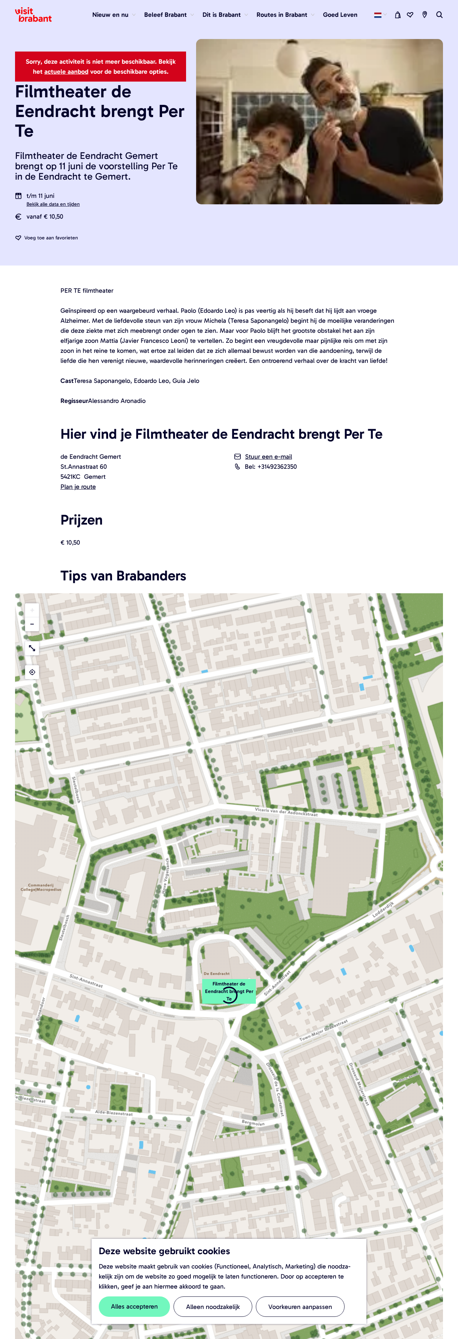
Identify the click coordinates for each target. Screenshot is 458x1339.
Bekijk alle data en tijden (53, 204)
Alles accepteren (134, 1306)
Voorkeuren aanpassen (300, 1307)
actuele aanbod (66, 72)
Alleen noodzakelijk (213, 1307)
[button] (32, 610)
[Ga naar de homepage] (37, 14)
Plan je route (78, 487)
